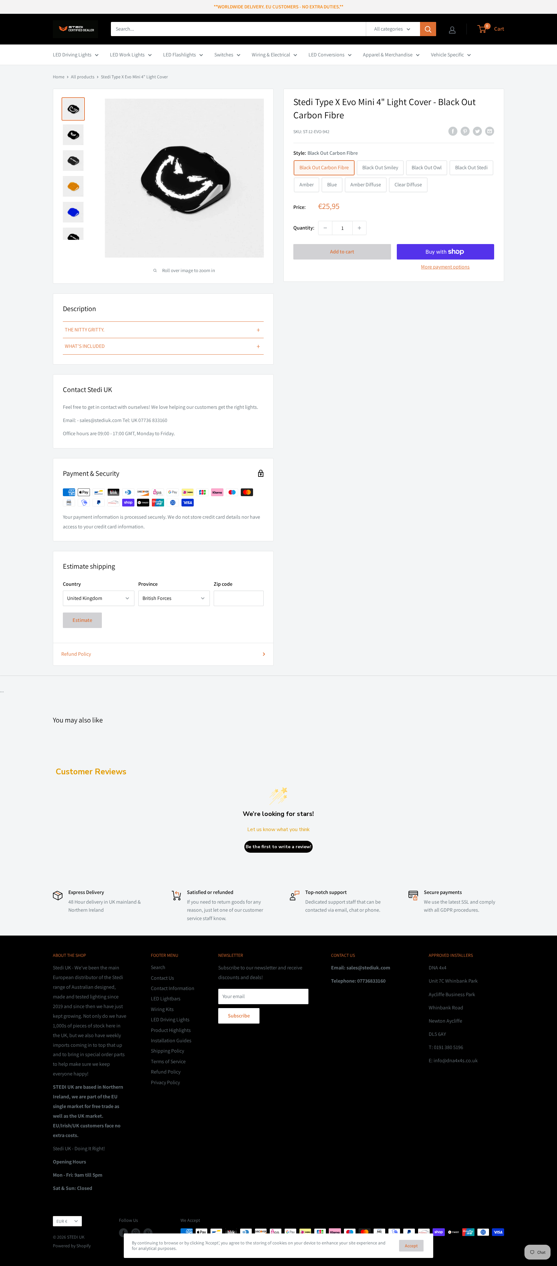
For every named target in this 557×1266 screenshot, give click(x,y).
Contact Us (162, 978)
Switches (223, 54)
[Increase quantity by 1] (359, 228)
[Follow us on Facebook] (123, 1233)
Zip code (223, 584)
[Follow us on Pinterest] (147, 1233)
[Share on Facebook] (452, 131)
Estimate (82, 620)
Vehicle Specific (447, 54)
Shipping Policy (167, 1050)
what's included (162, 346)
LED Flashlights (179, 54)
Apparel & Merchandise (388, 54)
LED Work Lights (127, 54)
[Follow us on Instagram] (135, 1233)
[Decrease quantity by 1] (325, 228)
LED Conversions (326, 54)
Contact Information (172, 988)
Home (58, 77)
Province (148, 584)
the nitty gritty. (162, 329)
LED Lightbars (166, 998)
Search (158, 967)
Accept (411, 1246)
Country (72, 584)
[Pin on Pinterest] (465, 131)
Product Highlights (171, 1030)
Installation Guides (171, 1040)
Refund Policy (76, 654)
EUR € (61, 1221)
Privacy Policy (165, 1082)
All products (82, 77)
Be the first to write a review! (278, 847)
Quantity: (303, 227)
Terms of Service (168, 1061)
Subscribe (239, 1015)
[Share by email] (489, 131)
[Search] (428, 29)
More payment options (445, 266)
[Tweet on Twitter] (477, 131)
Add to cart (342, 251)
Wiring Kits (162, 1009)
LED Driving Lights (72, 54)
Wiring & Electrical (271, 54)
